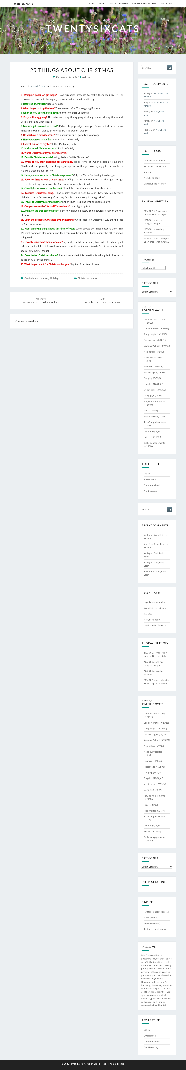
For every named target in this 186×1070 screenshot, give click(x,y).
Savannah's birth (152, 345)
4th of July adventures (155, 422)
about (102, 3)
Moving (147, 395)
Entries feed (150, 479)
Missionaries (150, 416)
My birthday (149, 389)
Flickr (146, 917)
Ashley (86, 77)
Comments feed (152, 485)
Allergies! (148, 172)
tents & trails (167, 3)
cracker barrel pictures (144, 3)
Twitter (147, 911)
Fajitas (147, 437)
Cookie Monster (151, 328)
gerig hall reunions (118, 3)
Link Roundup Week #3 (155, 183)
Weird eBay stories (153, 357)
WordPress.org (151, 490)
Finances (148, 366)
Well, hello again (152, 177)
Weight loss (149, 351)
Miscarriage (149, 372)
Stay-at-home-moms (154, 401)
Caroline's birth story (154, 319)
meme (93, 278)
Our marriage (150, 340)
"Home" (148, 431)
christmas (83, 278)
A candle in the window (155, 166)
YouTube (148, 923)
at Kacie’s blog (38, 86)
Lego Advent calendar (154, 160)
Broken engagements (154, 442)
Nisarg (121, 1063)
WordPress (100, 1063)
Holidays (54, 278)
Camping (148, 378)
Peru (146, 410)
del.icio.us (148, 929)
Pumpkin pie (150, 334)
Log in (147, 473)
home (91, 3)
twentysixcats (22, 3)
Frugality (148, 384)
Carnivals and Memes (36, 278)
